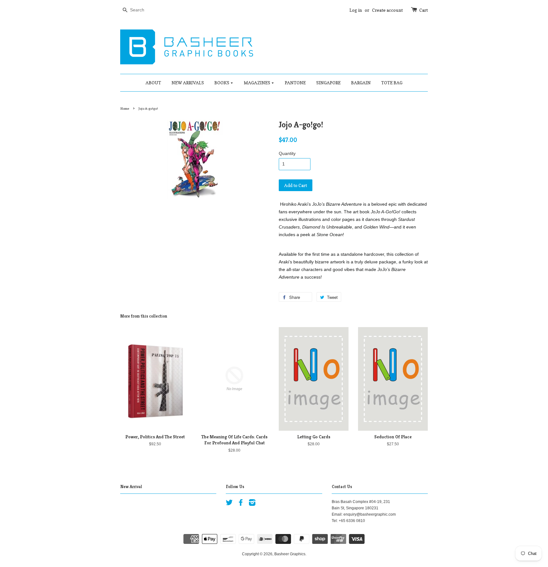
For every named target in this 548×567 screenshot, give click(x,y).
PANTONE (295, 82)
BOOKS (222, 82)
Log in (355, 10)
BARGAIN (361, 82)
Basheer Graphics (289, 554)
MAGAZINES (257, 82)
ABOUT (153, 82)
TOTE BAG (391, 82)
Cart (423, 10)
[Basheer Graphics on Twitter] (229, 504)
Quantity (287, 153)
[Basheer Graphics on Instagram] (252, 504)
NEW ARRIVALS (188, 82)
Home (124, 108)
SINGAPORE (328, 82)
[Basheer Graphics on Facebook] (240, 504)
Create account (387, 10)
